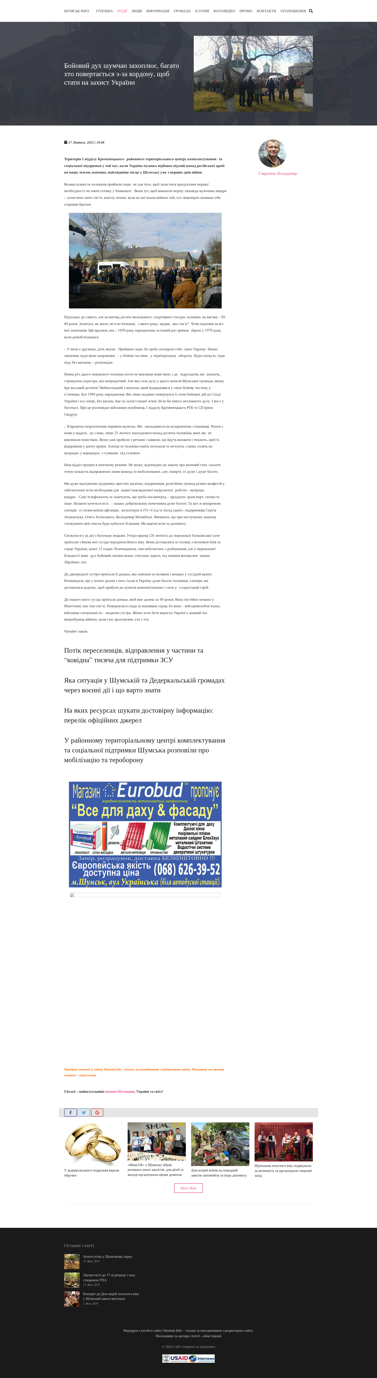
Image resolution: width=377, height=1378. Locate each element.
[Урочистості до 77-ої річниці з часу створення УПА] (71, 1280)
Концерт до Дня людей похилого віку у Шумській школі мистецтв (111, 1296)
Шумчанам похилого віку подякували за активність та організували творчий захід (283, 1170)
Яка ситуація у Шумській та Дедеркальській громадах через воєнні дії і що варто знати (144, 684)
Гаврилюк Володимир (278, 173)
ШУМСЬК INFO (76, 11)
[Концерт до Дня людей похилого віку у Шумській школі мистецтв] (71, 1299)
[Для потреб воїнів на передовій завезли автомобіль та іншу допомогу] (220, 1144)
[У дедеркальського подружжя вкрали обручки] (93, 1144)
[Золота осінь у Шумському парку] (71, 1261)
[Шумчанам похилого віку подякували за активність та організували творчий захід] (284, 1141)
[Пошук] (311, 11)
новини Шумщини (119, 1091)
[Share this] (70, 1112)
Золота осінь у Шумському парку (107, 1256)
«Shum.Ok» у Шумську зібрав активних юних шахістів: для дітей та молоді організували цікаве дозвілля (155, 1169)
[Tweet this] (83, 1112)
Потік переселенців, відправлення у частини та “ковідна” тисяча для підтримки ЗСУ (133, 654)
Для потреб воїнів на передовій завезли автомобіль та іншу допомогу (219, 1172)
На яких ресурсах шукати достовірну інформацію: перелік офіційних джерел (139, 714)
